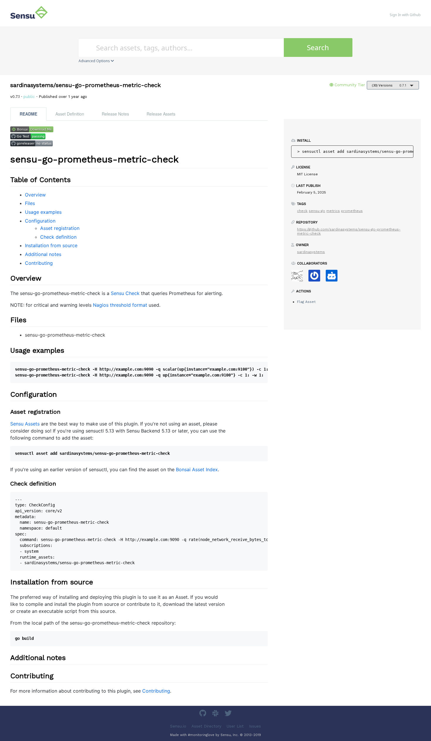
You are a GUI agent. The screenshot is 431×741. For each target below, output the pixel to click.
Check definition (58, 237)
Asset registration (59, 228)
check (302, 211)
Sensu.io (178, 726)
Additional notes (43, 254)
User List (235, 726)
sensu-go (317, 211)
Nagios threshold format (120, 305)
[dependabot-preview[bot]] (316, 277)
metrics (333, 211)
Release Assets (161, 114)
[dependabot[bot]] (334, 277)
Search (318, 47)
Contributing (39, 263)
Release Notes (115, 114)
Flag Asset (306, 302)
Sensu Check (125, 293)
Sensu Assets (25, 424)
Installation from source (51, 245)
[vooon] (299, 277)
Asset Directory (206, 726)
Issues (255, 726)
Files (30, 203)
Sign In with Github (405, 14)
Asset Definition (69, 114)
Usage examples (43, 212)
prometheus (352, 211)
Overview (35, 195)
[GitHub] (203, 714)
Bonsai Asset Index (197, 469)
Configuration (40, 221)
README (28, 114)
